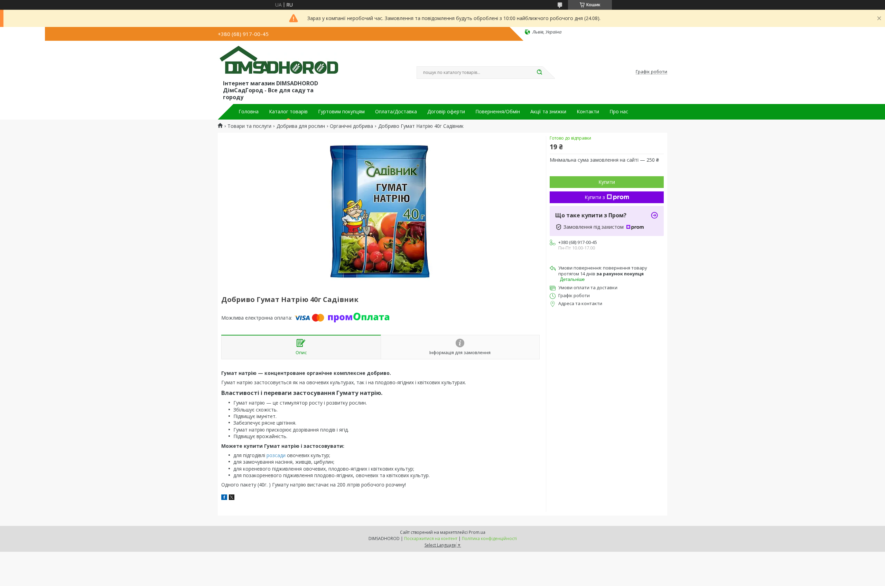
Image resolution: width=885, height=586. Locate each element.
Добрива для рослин (301, 126)
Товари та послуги (249, 126)
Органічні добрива (351, 126)
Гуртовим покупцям (341, 111)
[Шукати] (539, 72)
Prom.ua (477, 532)
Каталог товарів (288, 111)
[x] (231, 498)
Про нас (618, 111)
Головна (249, 111)
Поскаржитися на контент (430, 538)
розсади (276, 455)
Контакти (588, 111)
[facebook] (224, 498)
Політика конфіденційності (489, 538)
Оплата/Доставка (396, 111)
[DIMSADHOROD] (278, 61)
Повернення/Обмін (497, 111)
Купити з (595, 197)
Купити (606, 182)
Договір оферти (446, 111)
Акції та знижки (548, 111)
